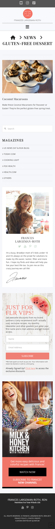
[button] (27, 27)
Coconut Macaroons (15, 99)
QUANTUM (35, 521)
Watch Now (27, 472)
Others (7, 178)
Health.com (10, 172)
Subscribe (27, 356)
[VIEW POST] (27, 76)
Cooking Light (11, 160)
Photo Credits (34, 518)
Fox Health (9, 166)
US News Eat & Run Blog (16, 148)
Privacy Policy (21, 518)
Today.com (10, 154)
